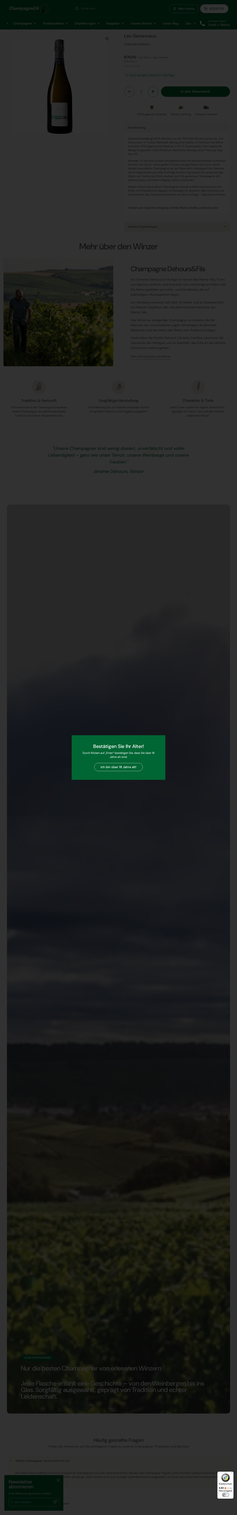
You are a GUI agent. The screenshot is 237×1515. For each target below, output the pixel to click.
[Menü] (231, 1474)
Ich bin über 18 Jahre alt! (118, 767)
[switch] (225, 1495)
